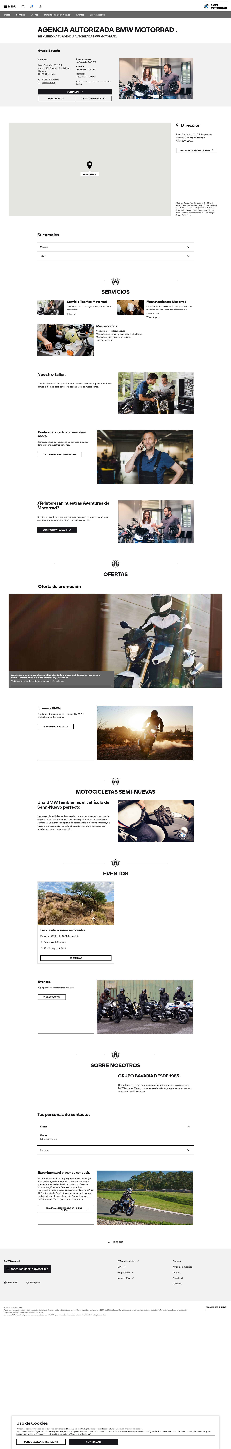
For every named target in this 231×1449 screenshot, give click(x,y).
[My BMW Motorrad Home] (215, 6)
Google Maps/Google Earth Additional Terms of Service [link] (195, 211)
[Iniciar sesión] (40, 5)
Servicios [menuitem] (20, 14)
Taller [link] (70, 314)
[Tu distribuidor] (31, 5)
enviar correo (50, 1138)
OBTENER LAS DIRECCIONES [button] (195, 150)
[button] (10, 6)
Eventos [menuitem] (80, 14)
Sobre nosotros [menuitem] (97, 14)
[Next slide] (190, 78)
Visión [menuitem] (7, 14)
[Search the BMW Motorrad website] (23, 5)
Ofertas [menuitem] (34, 14)
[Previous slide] (122, 78)
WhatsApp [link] (151, 317)
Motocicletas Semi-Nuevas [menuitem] (57, 14)
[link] (56, 79)
